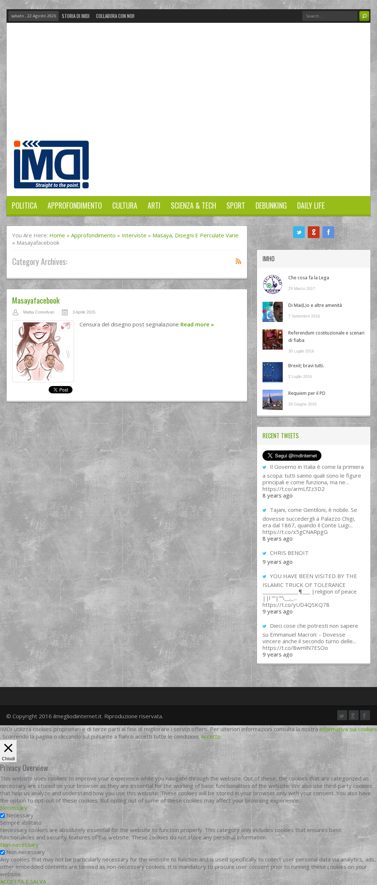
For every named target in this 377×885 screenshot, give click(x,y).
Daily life (311, 205)
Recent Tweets (281, 435)
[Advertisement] (188, 85)
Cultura (124, 205)
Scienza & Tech (193, 205)
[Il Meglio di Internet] (51, 180)
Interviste (134, 235)
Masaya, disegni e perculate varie (195, 235)
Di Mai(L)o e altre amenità (315, 305)
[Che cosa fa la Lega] (273, 284)
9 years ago (278, 561)
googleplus (314, 232)
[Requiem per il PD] (273, 400)
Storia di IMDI (75, 16)
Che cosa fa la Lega (308, 277)
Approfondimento (74, 205)
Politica (24, 205)
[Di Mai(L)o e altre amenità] (273, 312)
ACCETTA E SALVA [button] (23, 881)
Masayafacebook (36, 300)
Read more (197, 324)
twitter (299, 232)
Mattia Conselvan (38, 312)
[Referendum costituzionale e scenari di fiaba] (273, 339)
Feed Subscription (239, 261)
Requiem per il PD (306, 393)
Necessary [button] (13, 807)
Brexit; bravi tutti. (306, 365)
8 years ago (278, 495)
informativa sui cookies (348, 729)
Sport (235, 205)
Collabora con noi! (115, 16)
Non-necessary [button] (19, 844)
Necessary (20, 815)
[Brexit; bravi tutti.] (273, 372)
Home (57, 235)
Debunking (271, 205)
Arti (154, 205)
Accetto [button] (211, 736)
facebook (328, 232)
